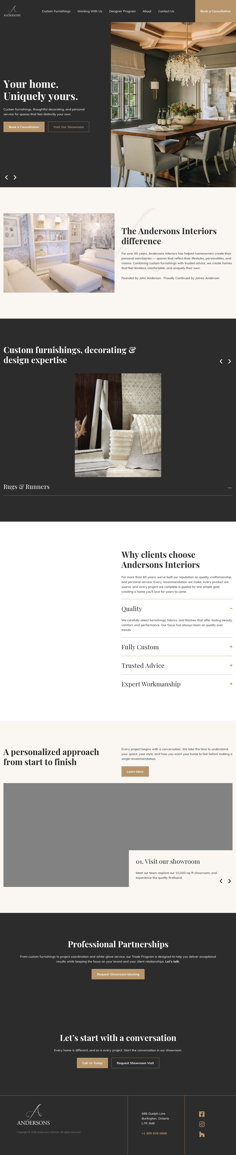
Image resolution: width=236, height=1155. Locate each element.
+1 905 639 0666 (154, 1133)
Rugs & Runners (26, 486)
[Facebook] (202, 1114)
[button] (215, 21)
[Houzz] (202, 1134)
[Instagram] (202, 1124)
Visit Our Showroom (68, 127)
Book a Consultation (24, 127)
